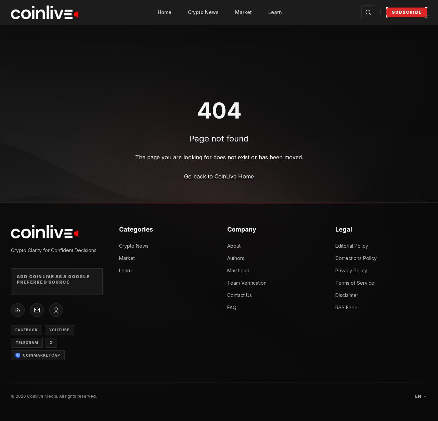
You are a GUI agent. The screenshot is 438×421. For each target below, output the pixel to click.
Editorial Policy (351, 246)
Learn (275, 12)
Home (164, 12)
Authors (235, 258)
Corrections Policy (356, 258)
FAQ (231, 307)
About (234, 246)
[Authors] (56, 310)
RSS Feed (346, 307)
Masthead (238, 270)
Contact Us (239, 295)
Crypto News (203, 12)
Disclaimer (346, 295)
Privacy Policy (351, 270)
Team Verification (247, 283)
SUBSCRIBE (407, 12)
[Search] (368, 12)
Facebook (26, 330)
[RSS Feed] (18, 310)
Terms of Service (354, 283)
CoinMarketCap (41, 355)
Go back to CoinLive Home (219, 176)
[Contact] (37, 310)
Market (243, 12)
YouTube (59, 330)
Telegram (26, 342)
